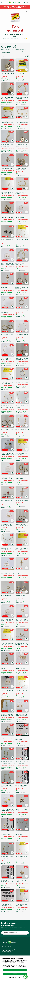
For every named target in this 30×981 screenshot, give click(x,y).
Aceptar (14, 970)
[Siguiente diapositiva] (28, 7)
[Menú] (2, 2)
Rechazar (15, 973)
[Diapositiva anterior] (1, 7)
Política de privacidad (22, 966)
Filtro (4, 56)
